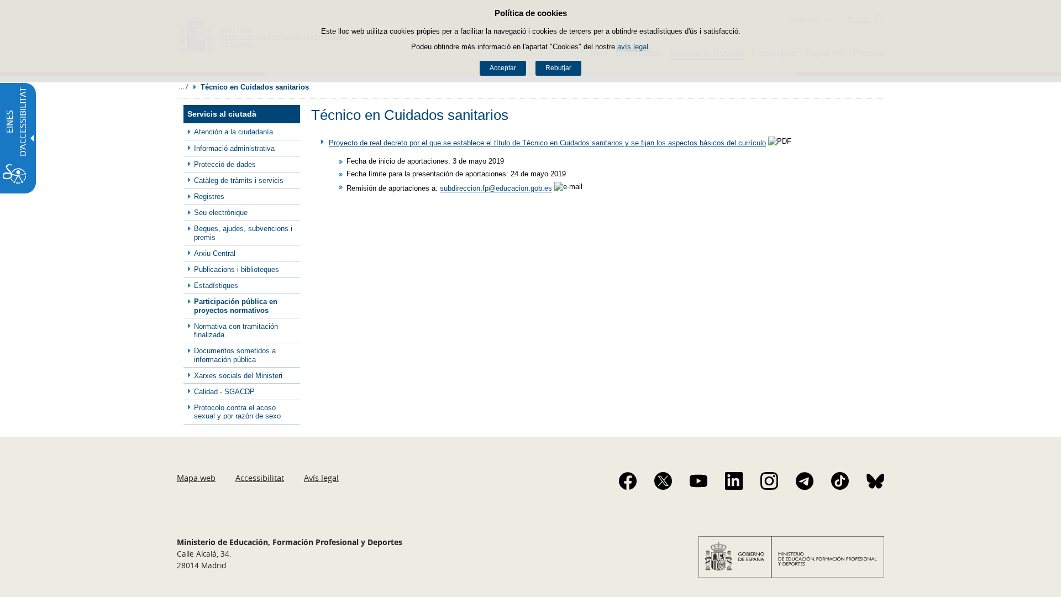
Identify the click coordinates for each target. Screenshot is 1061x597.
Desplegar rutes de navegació (183, 87)
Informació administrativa (234, 148)
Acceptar (503, 68)
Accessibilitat (259, 477)
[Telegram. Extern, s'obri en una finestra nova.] (804, 481)
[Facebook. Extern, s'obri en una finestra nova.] (628, 481)
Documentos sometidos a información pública (235, 355)
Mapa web (196, 477)
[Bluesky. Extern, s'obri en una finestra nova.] (875, 481)
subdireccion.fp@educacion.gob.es (496, 189)
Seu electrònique (221, 212)
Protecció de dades (225, 164)
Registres (209, 196)
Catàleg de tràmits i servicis (238, 180)
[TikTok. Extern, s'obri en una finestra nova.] (840, 481)
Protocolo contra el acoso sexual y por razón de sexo (237, 412)
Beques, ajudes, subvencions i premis (243, 232)
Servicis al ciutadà (221, 114)
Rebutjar (558, 68)
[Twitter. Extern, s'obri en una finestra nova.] (663, 481)
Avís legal (321, 477)
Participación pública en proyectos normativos (235, 305)
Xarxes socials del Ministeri (238, 375)
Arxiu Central (214, 253)
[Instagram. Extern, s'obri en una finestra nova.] (769, 481)
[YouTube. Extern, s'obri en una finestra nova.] (698, 481)
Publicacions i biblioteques (236, 269)
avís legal (632, 47)
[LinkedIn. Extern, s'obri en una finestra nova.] (734, 481)
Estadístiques (216, 285)
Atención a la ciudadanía (233, 132)
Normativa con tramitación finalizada (236, 330)
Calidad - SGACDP (224, 391)
